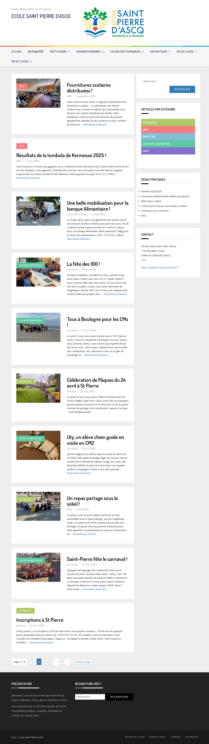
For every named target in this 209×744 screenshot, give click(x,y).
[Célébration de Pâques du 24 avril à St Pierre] (38, 388)
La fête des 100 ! (83, 264)
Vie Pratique (158, 51)
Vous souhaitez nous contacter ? (160, 267)
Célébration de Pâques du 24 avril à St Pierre (96, 382)
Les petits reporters (30, 265)
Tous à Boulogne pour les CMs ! (97, 321)
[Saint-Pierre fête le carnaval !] (38, 567)
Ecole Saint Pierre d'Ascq (40, 16)
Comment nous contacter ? (155, 210)
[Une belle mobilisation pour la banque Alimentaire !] (38, 211)
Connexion (175, 737)
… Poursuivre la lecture (94, 124)
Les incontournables (125, 51)
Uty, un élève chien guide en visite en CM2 (95, 439)
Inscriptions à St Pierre (39, 620)
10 (61, 661)
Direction (149, 136)
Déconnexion (191, 737)
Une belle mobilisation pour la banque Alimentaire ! (98, 205)
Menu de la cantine (151, 201)
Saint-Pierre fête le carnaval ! (97, 559)
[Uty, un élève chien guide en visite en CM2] (38, 445)
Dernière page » (83, 661)
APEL (22, 86)
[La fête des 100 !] (38, 272)
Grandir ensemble (88, 51)
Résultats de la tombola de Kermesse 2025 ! (61, 155)
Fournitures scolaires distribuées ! (89, 87)
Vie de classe (185, 51)
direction (71, 391)
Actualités (35, 51)
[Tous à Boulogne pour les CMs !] (38, 327)
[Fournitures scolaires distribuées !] (38, 93)
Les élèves (72, 269)
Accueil (16, 51)
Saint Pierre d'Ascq (77, 214)
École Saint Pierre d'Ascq (31, 737)
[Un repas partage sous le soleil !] (38, 506)
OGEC (146, 151)
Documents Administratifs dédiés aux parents (165, 196)
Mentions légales (157, 737)
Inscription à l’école (135, 737)
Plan (143, 215)
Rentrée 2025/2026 (151, 191)
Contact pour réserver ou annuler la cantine (164, 206)
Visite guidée (58, 51)
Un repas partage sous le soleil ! (92, 501)
